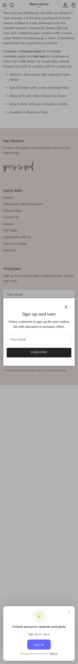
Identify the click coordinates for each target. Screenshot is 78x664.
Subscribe (39, 352)
